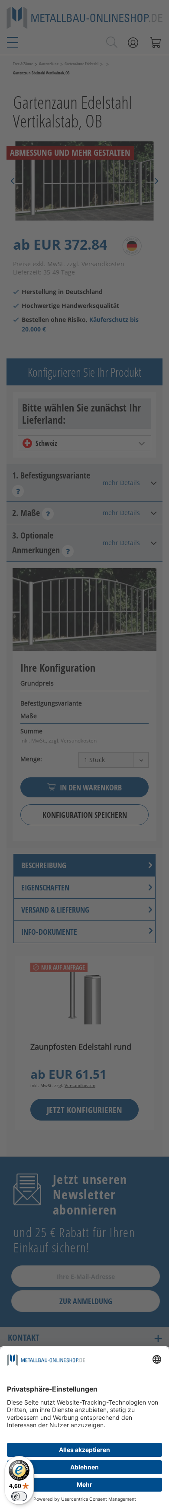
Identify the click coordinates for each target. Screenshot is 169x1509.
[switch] (19, 1496)
